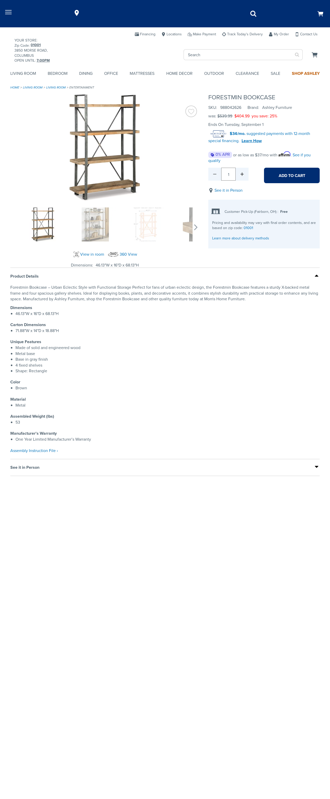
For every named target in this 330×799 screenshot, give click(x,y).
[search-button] (297, 54)
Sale (275, 73)
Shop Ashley (306, 73)
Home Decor (179, 73)
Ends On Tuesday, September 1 (235, 124)
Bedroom (58, 73)
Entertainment (81, 87)
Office (111, 73)
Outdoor (214, 73)
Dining (86, 73)
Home (14, 87)
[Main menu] (9, 13)
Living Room (23, 73)
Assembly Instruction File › (34, 451)
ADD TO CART (292, 176)
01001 (248, 228)
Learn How (252, 141)
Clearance (247, 73)
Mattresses (142, 73)
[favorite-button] (191, 112)
